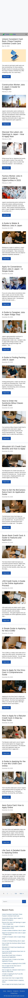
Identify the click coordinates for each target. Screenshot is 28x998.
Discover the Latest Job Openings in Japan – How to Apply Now (13, 134)
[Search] (24, 901)
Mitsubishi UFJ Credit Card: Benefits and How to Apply (14, 447)
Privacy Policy (14, 993)
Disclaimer (22, 991)
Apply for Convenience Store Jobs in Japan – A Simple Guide (12, 269)
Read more (6, 76)
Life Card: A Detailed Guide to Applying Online (13, 851)
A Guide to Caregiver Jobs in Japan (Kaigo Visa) (13, 313)
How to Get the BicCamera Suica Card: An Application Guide (13, 492)
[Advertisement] (14, 16)
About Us (9, 991)
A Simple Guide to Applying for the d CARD (13, 629)
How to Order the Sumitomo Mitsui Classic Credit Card (12, 403)
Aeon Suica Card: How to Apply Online (13, 806)
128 (16, 893)
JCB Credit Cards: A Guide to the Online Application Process (13, 583)
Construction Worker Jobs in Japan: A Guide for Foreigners (13, 87)
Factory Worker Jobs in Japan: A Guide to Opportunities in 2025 (12, 178)
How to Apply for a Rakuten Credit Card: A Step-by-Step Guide (14, 718)
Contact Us (15, 991)
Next (22, 893)
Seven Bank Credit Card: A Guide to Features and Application (13, 537)
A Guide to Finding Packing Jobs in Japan (13, 358)
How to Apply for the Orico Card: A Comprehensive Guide (13, 672)
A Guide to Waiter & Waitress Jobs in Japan (12, 224)
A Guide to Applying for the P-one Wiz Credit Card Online (13, 763)
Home (4, 991)
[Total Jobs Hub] (8, 34)
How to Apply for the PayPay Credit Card (13, 984)
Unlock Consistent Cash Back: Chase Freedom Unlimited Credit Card (12, 41)
